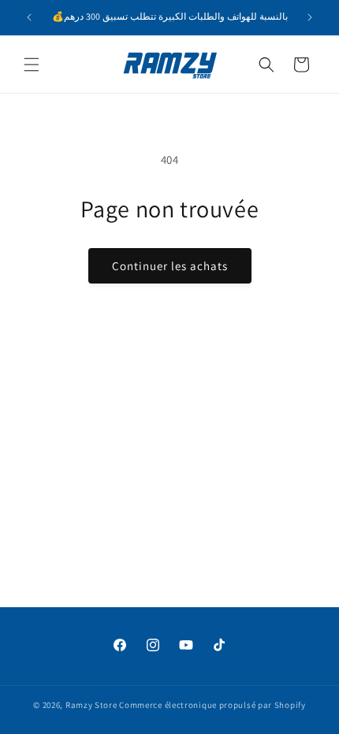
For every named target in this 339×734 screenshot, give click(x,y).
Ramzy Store (91, 704)
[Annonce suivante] (309, 17)
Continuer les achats (170, 265)
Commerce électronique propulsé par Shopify (212, 704)
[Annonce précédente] (29, 17)
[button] (31, 64)
